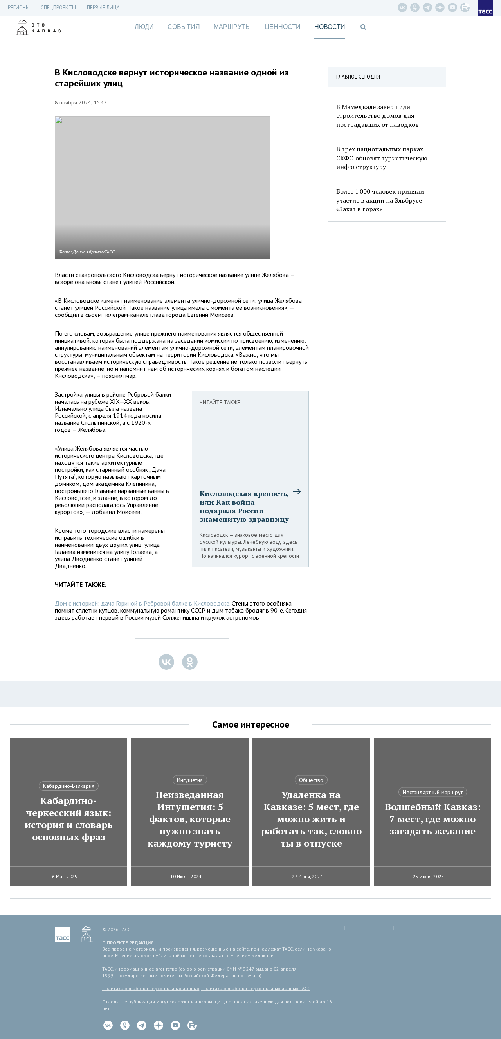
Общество (311, 780)
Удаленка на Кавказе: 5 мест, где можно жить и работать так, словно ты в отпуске (311, 819)
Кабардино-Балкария (68, 785)
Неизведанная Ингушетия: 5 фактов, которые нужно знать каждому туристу (190, 819)
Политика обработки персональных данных (150, 988)
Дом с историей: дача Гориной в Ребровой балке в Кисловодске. (142, 603)
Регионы (19, 7)
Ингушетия (190, 780)
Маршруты (232, 26)
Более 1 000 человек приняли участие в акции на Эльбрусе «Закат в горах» (380, 200)
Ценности (283, 26)
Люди (144, 26)
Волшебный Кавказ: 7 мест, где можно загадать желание (433, 819)
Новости (329, 26)
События (184, 26)
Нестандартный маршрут (433, 792)
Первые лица (103, 7)
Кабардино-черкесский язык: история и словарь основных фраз (69, 819)
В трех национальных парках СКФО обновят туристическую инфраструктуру (381, 158)
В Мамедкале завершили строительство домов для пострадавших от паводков (377, 115)
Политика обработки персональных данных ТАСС (255, 988)
